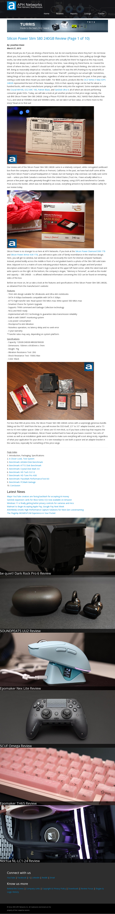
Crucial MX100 (17, 89)
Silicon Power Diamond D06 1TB (90, 251)
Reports (73, 13)
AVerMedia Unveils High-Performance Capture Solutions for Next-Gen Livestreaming (45, 509)
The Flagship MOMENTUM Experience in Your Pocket (31, 513)
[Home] (11, 5)
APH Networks (29, 4)
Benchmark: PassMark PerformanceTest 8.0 (29, 478)
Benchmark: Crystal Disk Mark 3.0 (24, 468)
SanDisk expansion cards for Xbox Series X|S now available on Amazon (39, 499)
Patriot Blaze (44, 89)
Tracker (101, 13)
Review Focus (87, 888)
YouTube (11, 877)
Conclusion (15, 485)
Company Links (33, 888)
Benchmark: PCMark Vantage (22, 482)
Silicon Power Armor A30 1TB (24, 254)
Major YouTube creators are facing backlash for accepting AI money (38, 496)
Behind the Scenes (15, 888)
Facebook (21, 877)
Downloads (73, 888)
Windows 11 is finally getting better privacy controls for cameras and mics (40, 503)
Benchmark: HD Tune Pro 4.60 (23, 475)
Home (46, 13)
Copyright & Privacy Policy (54, 888)
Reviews (60, 13)
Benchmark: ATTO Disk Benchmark (25, 465)
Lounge (87, 13)
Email (52, 877)
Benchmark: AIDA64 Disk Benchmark (26, 462)
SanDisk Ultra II (62, 89)
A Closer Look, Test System (21, 458)
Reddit (45, 877)
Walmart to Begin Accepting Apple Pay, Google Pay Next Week (35, 506)
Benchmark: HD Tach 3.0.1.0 (22, 472)
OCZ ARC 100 (31, 89)
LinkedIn (36, 877)
